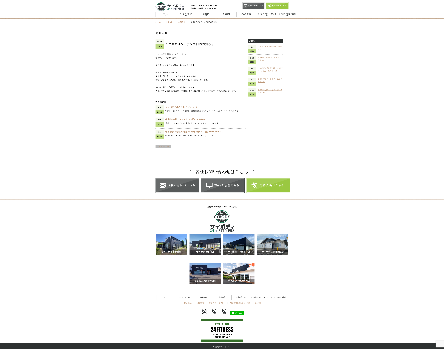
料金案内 (226, 14)
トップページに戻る (163, 146)
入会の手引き (247, 14)
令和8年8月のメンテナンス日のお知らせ (185, 119)
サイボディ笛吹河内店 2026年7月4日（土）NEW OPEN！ (194, 131)
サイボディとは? (185, 14)
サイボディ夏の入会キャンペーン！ (182, 107)
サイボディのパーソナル (266, 14)
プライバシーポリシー (217, 303)
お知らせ (169, 22)
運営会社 (200, 303)
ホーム (165, 14)
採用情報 (258, 303)
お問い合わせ (187, 303)
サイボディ (227, 347)
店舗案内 (206, 14)
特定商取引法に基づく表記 (240, 303)
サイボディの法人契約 (287, 14)
